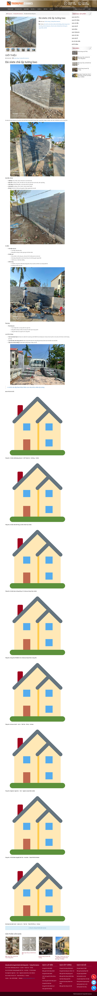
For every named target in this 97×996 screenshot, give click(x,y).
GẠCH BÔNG (74, 29)
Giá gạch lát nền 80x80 (47, 960)
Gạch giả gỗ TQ (75, 17)
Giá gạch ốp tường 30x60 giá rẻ (66, 960)
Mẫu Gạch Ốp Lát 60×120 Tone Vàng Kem (11, 949)
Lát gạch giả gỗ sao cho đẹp (83, 971)
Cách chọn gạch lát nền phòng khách (48, 969)
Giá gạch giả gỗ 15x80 (81, 960)
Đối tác (45, 9)
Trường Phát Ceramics (18, 13)
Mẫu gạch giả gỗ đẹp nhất (82, 963)
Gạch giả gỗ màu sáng (82, 979)
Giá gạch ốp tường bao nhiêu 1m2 (66, 963)
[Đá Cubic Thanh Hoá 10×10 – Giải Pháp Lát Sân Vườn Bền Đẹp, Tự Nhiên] (62, 938)
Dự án (39, 9)
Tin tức (33, 9)
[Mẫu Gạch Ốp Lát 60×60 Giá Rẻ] (29, 936)
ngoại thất (41, 27)
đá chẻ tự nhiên (52, 24)
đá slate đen (59, 26)
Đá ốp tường (47, 21)
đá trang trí (64, 26)
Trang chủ (10, 9)
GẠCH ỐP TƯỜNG (75, 20)
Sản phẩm (26, 9)
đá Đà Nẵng (58, 24)
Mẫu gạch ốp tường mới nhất (65, 978)
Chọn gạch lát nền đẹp (47, 981)
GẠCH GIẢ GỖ (75, 26)
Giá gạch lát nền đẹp (46, 975)
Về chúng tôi (18, 9)
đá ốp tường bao (46, 26)
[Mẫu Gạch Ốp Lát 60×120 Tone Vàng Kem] (12, 938)
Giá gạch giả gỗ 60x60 (81, 965)
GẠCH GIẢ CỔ (75, 38)
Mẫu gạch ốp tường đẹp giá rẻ (66, 965)
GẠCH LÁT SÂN (75, 35)
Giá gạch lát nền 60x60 (47, 965)
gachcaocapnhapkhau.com (29, 970)
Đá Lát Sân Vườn (76, 41)
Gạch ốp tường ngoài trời (64, 971)
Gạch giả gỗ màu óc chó (82, 976)
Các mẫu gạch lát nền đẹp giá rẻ (49, 973)
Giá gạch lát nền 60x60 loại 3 (48, 978)
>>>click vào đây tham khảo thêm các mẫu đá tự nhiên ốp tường (25, 379)
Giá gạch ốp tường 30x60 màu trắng (65, 974)
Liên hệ (51, 9)
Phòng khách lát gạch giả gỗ (83, 973)
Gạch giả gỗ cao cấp (81, 968)
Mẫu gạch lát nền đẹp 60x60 (48, 963)
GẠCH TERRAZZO (75, 32)
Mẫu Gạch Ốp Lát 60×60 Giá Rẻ (29, 945)
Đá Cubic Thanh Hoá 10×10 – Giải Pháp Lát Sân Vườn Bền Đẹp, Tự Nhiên (62, 950)
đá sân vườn (53, 26)
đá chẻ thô (46, 24)
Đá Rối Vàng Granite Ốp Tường (44, 949)
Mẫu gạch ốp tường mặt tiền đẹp (66, 968)
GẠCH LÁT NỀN (75, 23)
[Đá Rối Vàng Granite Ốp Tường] (46, 938)
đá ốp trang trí (65, 24)
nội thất (45, 27)
